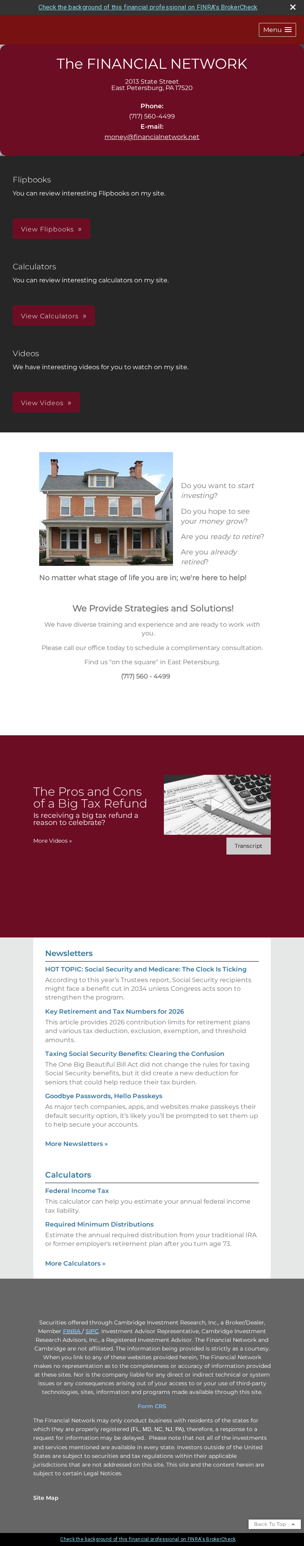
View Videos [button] (42, 403)
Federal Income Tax (77, 1191)
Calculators (68, 1175)
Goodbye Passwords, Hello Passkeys (103, 1096)
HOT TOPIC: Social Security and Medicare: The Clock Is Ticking (146, 969)
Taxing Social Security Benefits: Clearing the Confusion (134, 1054)
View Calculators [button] (50, 316)
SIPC (92, 1331)
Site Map (46, 1497)
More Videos (52, 840)
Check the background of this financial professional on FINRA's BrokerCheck (147, 7)
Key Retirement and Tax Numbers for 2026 (114, 1011)
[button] (277, 30)
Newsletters (69, 953)
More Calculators (75, 1263)
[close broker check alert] (293, 7)
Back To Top (271, 1524)
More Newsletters (76, 1144)
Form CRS (152, 1406)
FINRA (71, 1331)
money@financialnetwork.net (152, 137)
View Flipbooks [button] (47, 229)
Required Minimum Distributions (99, 1224)
